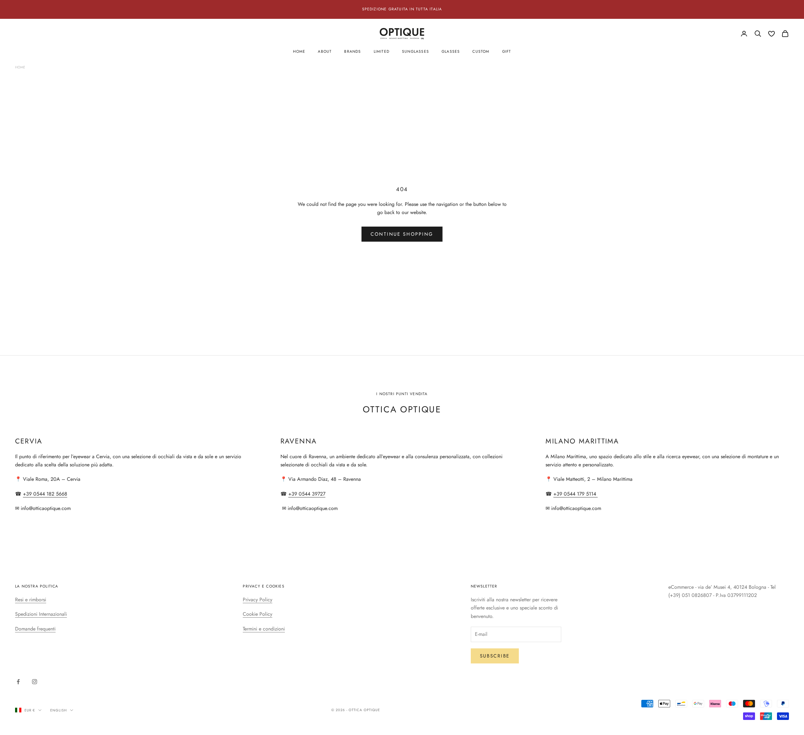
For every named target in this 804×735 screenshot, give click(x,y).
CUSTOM (480, 51)
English (58, 710)
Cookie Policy (257, 614)
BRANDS (352, 51)
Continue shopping (402, 234)
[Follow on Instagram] (34, 682)
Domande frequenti (35, 628)
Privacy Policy (257, 599)
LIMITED (381, 51)
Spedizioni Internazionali (41, 614)
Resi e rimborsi (30, 599)
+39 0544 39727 (306, 493)
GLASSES (451, 51)
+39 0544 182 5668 (45, 493)
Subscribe (495, 655)
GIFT (506, 51)
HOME (299, 51)
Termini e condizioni (264, 628)
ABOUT (325, 51)
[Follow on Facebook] (18, 682)
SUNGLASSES (415, 51)
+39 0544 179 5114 (575, 493)
